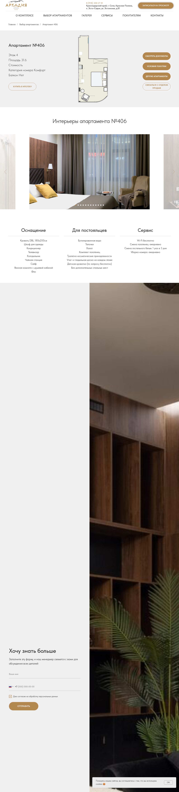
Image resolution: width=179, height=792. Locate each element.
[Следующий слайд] (173, 172)
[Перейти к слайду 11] (100, 205)
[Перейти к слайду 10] (98, 205)
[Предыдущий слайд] (5, 172)
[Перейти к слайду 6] (88, 205)
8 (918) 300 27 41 (94, 3)
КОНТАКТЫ (157, 15)
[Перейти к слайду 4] (83, 205)
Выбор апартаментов (29, 24)
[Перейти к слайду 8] (93, 205)
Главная (12, 24)
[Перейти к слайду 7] (90, 205)
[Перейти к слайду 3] (80, 205)
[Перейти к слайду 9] (95, 205)
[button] (155, 6)
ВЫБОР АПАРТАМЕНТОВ (57, 15)
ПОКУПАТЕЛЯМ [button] (132, 15)
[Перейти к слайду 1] (75, 205)
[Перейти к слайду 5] (85, 205)
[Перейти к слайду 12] (103, 205)
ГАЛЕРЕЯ (87, 15)
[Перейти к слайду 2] (78, 205)
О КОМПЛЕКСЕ (25, 15)
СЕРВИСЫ (107, 15)
